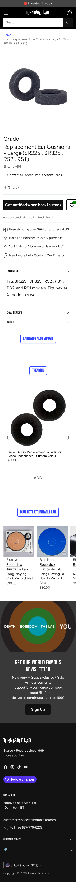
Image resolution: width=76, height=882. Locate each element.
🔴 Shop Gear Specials (38, 3)
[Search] (68, 22)
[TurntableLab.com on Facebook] (5, 768)
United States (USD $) (24, 865)
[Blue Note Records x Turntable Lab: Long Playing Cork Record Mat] (18, 541)
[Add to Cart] (30, 552)
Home (7, 35)
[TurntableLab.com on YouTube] (25, 768)
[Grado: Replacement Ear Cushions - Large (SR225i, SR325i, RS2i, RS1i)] (38, 87)
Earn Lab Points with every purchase (35, 238)
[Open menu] (5, 12)
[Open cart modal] (69, 12)
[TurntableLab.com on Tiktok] (19, 768)
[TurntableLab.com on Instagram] (12, 768)
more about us (13, 755)
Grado (11, 138)
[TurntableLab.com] (38, 12)
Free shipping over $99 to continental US (39, 229)
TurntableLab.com (39, 873)
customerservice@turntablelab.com (29, 820)
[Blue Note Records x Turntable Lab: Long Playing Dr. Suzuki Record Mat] (52, 541)
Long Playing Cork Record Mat (19, 576)
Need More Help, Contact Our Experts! (37, 255)
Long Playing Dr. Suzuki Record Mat (52, 578)
